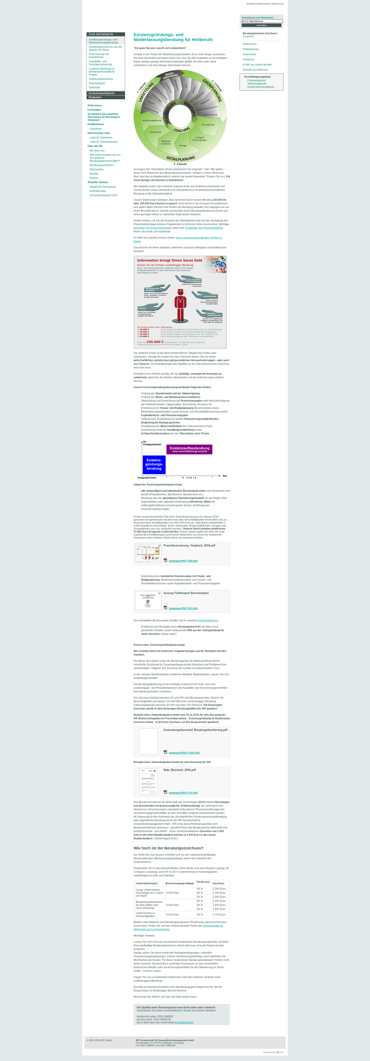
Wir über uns (97, 150)
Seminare (94, 87)
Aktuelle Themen (98, 182)
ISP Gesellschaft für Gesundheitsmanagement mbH (159, 16)
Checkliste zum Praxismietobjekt (204, 227)
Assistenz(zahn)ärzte (102, 93)
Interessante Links (99, 133)
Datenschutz (263, 3)
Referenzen (95, 105)
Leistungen (94, 109)
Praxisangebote (256, 80)
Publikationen (96, 124)
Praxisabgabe (97, 83)
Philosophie (97, 169)
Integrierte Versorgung (103, 186)
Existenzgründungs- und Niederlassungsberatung (103, 41)
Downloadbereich (208, 620)
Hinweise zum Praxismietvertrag (152, 227)
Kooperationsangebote (260, 86)
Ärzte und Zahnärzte (101, 34)
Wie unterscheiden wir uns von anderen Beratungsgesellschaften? (105, 157)
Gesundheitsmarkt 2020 (104, 195)
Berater (94, 173)
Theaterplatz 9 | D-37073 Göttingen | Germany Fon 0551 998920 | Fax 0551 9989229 (165, 1043)
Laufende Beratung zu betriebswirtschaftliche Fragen (102, 71)
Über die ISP (95, 146)
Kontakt (251, 3)
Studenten (95, 97)
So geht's (248, 36)
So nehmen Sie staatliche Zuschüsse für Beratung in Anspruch (104, 117)
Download (96, 128)
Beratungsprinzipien (101, 165)
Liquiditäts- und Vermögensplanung (100, 63)
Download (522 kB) (183, 608)
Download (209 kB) (183, 560)
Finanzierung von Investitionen (99, 56)
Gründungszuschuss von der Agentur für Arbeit (105, 48)
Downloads (249, 54)
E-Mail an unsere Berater (257, 64)
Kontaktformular (184, 1022)
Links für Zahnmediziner (104, 141)
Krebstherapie (98, 191)
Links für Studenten (101, 137)
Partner (94, 178)
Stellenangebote (257, 83)
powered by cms (273, 1052)
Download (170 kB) (183, 792)
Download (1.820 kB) (184, 752)
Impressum (277, 3)
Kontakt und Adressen (255, 69)
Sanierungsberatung (101, 78)
